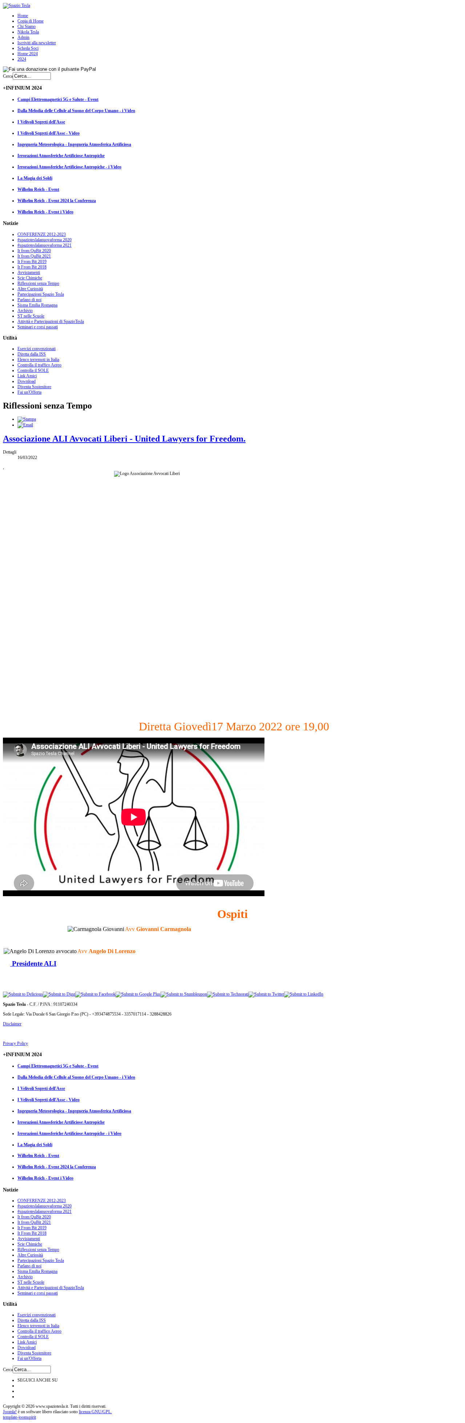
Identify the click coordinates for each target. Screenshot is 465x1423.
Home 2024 (27, 53)
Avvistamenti (28, 272)
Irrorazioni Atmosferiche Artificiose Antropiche (61, 155)
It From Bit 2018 (31, 267)
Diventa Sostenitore (34, 386)
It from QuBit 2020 (34, 250)
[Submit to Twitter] (266, 994)
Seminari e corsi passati (37, 326)
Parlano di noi (29, 299)
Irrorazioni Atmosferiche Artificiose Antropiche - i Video (69, 166)
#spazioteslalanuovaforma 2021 (44, 245)
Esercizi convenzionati (36, 348)
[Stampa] (26, 419)
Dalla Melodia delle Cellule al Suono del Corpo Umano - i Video (76, 110)
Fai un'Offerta (29, 392)
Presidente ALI (33, 963)
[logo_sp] (16, 5)
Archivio (25, 310)
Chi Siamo (26, 26)
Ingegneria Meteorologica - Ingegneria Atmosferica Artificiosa (74, 144)
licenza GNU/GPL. (95, 1411)
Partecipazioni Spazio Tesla (40, 294)
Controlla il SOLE (33, 370)
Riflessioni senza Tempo (38, 283)
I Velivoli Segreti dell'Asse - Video (48, 133)
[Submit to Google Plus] (138, 994)
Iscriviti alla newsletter (36, 42)
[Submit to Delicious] (23, 994)
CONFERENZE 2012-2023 (41, 234)
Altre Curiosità (30, 288)
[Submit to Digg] (59, 994)
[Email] (25, 424)
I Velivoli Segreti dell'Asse (41, 121)
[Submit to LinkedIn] (303, 994)
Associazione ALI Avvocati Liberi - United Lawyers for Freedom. (124, 438)
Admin (23, 37)
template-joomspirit (19, 1417)
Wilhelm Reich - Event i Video (45, 211)
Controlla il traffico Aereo (39, 365)
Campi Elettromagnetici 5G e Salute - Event (57, 99)
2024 (21, 59)
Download (26, 381)
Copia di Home (30, 21)
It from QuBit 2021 (34, 256)
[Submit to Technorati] (227, 994)
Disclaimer (12, 1023)
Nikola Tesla (28, 31)
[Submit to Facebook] (95, 994)
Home (22, 15)
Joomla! (10, 1411)
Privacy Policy (15, 1043)
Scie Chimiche (29, 277)
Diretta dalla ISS (31, 354)
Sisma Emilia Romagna (37, 305)
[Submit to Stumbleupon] (184, 994)
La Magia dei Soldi (34, 178)
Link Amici (27, 375)
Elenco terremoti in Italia (38, 359)
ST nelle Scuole (30, 316)
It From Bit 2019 (31, 261)
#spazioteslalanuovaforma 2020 (44, 239)
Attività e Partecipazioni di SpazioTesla (50, 321)
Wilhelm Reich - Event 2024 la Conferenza (56, 200)
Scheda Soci (28, 48)
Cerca (8, 76)
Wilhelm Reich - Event (38, 189)
